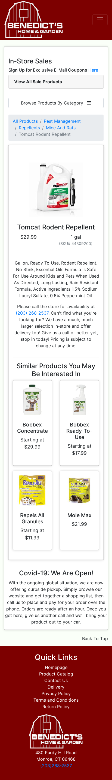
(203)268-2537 (56, 765)
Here (93, 70)
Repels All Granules (32, 518)
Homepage (56, 667)
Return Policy (56, 706)
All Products (25, 121)
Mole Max (79, 515)
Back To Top (95, 638)
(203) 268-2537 (32, 313)
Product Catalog (56, 674)
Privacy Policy (56, 693)
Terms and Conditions (56, 700)
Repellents (29, 127)
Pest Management (62, 121)
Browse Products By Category (54, 103)
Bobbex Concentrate (32, 427)
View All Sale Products (38, 81)
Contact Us (56, 680)
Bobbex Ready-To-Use (79, 430)
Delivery (56, 687)
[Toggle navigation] (100, 19)
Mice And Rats (61, 127)
